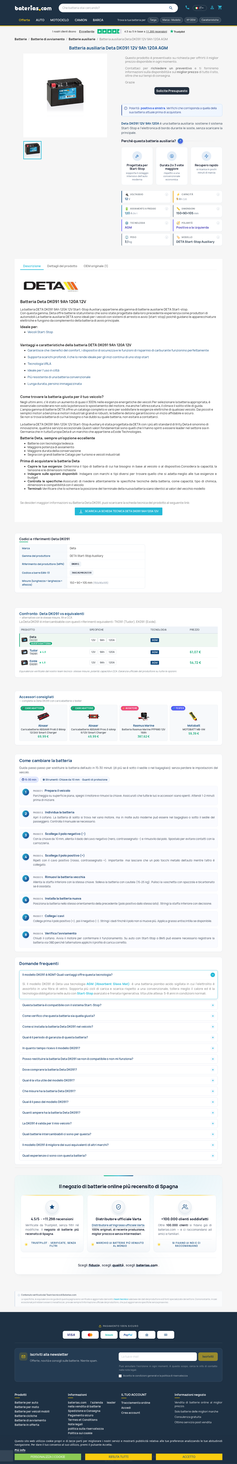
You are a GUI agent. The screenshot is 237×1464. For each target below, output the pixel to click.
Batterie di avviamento (30, 1420)
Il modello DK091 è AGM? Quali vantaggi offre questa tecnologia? (67, 975)
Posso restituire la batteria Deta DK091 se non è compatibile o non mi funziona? (77, 1059)
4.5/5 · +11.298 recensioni (52, 1219)
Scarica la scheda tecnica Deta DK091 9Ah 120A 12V (118, 511)
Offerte (24, 20)
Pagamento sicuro (80, 1415)
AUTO (40, 20)
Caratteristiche (210, 20)
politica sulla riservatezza (86, 1429)
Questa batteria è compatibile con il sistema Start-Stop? (61, 1005)
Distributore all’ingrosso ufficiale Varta (118, 1225)
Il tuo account (133, 1395)
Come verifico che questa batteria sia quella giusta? (58, 1016)
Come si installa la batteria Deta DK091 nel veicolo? (57, 1027)
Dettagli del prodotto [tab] (62, 266)
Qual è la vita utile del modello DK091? (48, 1080)
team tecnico (121, 1299)
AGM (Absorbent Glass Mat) (107, 984)
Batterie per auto (26, 1402)
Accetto (189, 1457)
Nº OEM (191, 20)
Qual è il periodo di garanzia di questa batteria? (55, 1037)
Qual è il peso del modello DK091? (45, 1102)
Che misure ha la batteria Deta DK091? (49, 1091)
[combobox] (118, 8)
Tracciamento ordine (135, 1403)
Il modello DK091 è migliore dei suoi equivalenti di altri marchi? (65, 1145)
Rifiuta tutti (118, 1457)
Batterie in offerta (27, 1425)
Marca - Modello (172, 20)
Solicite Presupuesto (171, 91)
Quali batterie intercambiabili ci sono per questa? (56, 1134)
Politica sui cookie (80, 1433)
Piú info (20, 1450)
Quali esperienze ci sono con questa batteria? (54, 1156)
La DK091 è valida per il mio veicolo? (47, 1123)
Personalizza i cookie (48, 1457)
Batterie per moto (27, 1407)
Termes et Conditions (82, 1420)
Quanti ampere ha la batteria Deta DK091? (51, 1113)
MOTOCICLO (59, 20)
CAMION (81, 20)
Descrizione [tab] (32, 266)
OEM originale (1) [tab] (96, 266)
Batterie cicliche (26, 1416)
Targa (153, 20)
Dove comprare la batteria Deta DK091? (49, 1070)
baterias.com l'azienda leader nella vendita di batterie (92, 1404)
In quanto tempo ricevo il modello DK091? (51, 1048)
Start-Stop (85, 993)
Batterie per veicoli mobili (32, 1411)
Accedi (126, 1408)
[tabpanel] (118, 392)
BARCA (98, 20)
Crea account (130, 1413)
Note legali (75, 1424)
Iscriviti (208, 1357)
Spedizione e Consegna (84, 1411)
